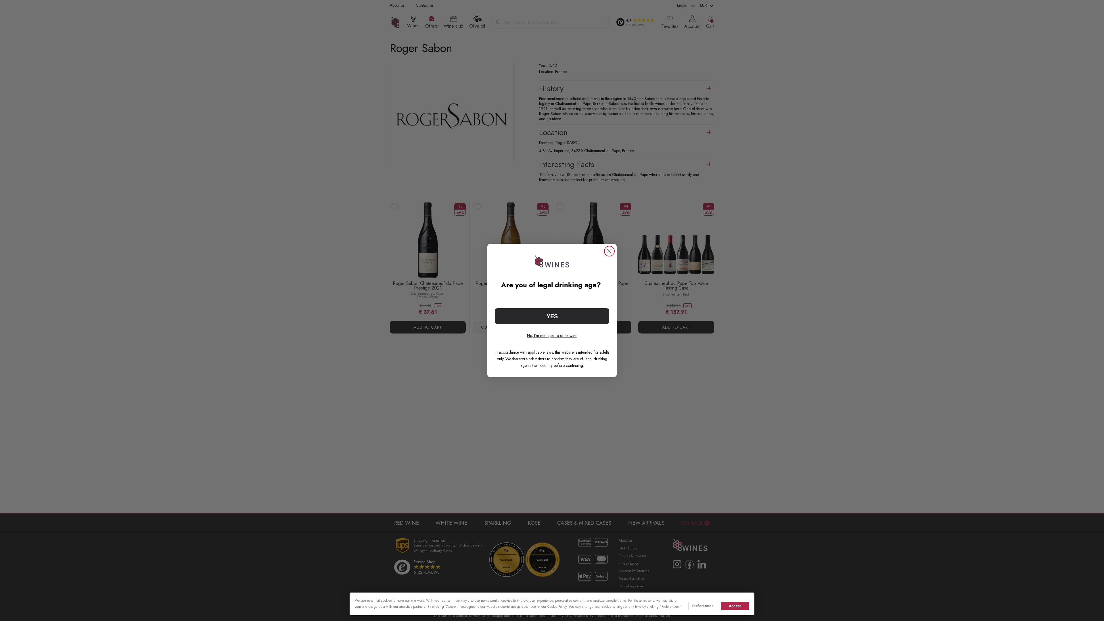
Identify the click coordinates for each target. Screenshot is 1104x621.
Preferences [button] (670, 606)
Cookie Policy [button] (556, 606)
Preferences (703, 606)
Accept (735, 606)
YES (552, 316)
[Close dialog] (609, 251)
